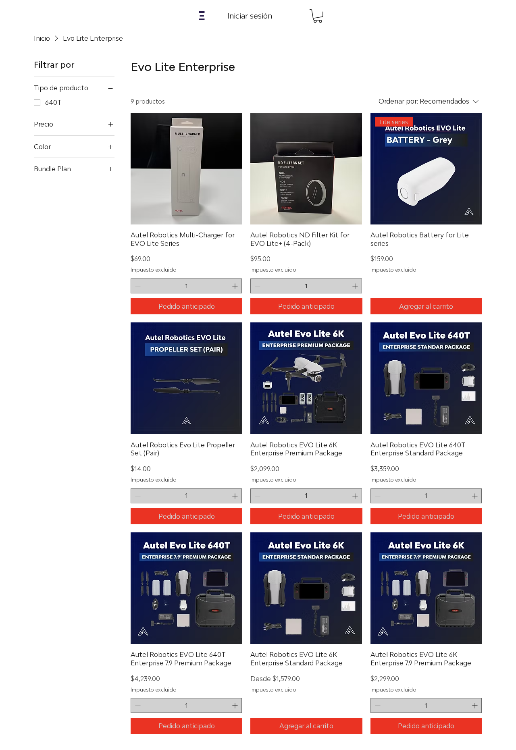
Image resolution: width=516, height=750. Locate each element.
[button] (202, 16)
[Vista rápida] (186, 168)
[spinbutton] (186, 286)
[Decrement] (137, 286)
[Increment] (236, 286)
